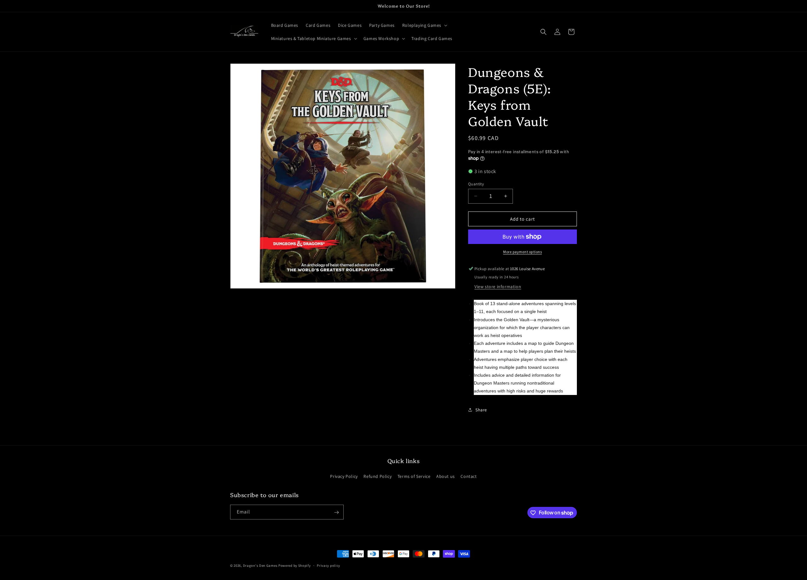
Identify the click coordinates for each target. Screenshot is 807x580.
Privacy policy (328, 565)
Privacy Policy (343, 476)
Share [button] (481, 409)
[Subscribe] (336, 512)
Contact (469, 476)
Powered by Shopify (294, 565)
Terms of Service (414, 476)
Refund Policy (377, 476)
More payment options (522, 251)
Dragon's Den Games (260, 565)
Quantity (476, 183)
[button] (424, 25)
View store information (497, 286)
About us (445, 476)
